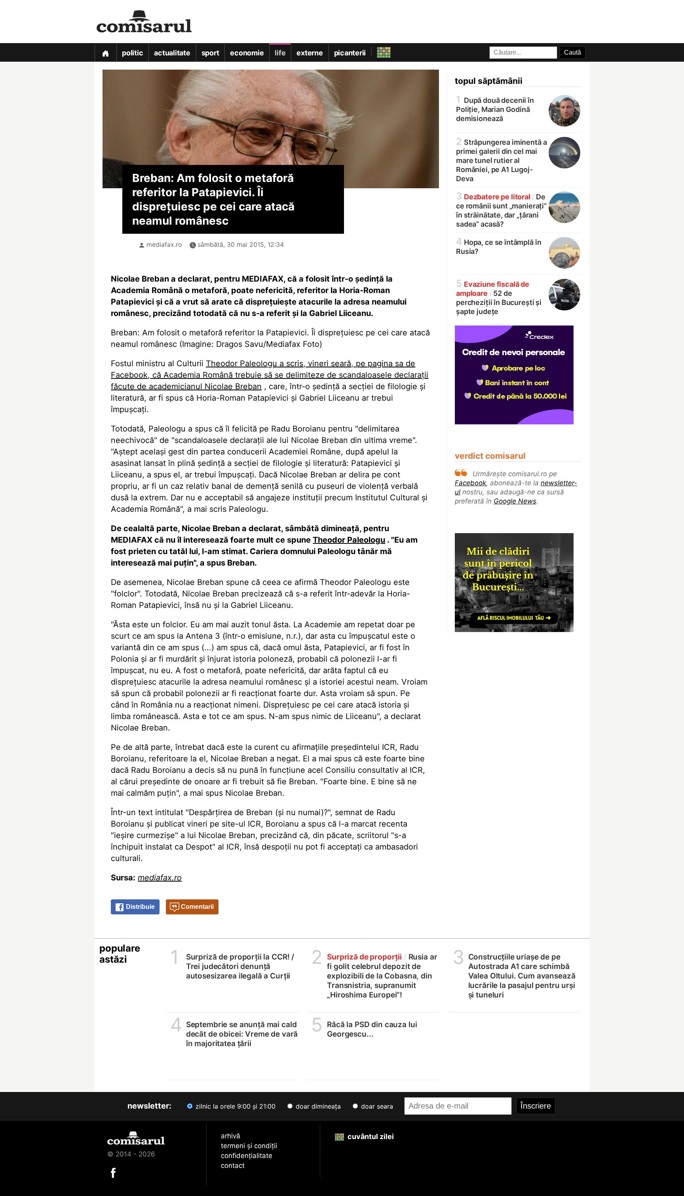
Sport (210, 53)
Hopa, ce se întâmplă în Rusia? (498, 246)
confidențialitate (246, 1156)
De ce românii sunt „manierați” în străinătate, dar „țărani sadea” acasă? (501, 209)
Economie (247, 53)
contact (233, 1166)
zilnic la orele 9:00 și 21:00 (235, 1106)
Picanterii (350, 53)
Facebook (470, 483)
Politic (132, 53)
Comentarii (196, 906)
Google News (515, 501)
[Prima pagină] (105, 52)
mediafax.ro (164, 244)
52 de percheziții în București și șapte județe (499, 297)
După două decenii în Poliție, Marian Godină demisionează (495, 109)
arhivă (230, 1136)
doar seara (376, 1106)
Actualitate (172, 53)
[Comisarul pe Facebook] (113, 1172)
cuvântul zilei (370, 1136)
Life (280, 53)
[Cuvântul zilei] (376, 50)
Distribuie (139, 906)
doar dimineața (317, 1106)
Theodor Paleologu (349, 540)
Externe (309, 53)
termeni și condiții (249, 1146)
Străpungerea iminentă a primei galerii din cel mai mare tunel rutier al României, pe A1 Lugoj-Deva (501, 160)
